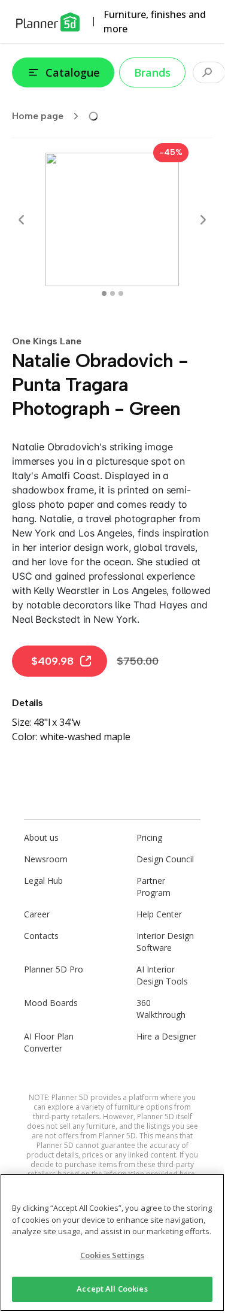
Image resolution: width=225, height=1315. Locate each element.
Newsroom (46, 859)
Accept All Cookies (112, 1288)
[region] (112, 1242)
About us (41, 837)
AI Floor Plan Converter (49, 1042)
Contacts (41, 935)
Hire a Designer (166, 1036)
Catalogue (72, 72)
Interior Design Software (165, 941)
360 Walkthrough (161, 1008)
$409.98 (52, 661)
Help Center (159, 914)
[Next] (202, 219)
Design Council (165, 859)
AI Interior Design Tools (162, 975)
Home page (37, 116)
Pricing (149, 837)
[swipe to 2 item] (120, 293)
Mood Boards (51, 1002)
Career (37, 914)
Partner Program (153, 886)
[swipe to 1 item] (112, 293)
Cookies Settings (112, 1255)
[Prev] (21, 219)
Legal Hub (43, 880)
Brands (152, 72)
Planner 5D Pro (53, 969)
